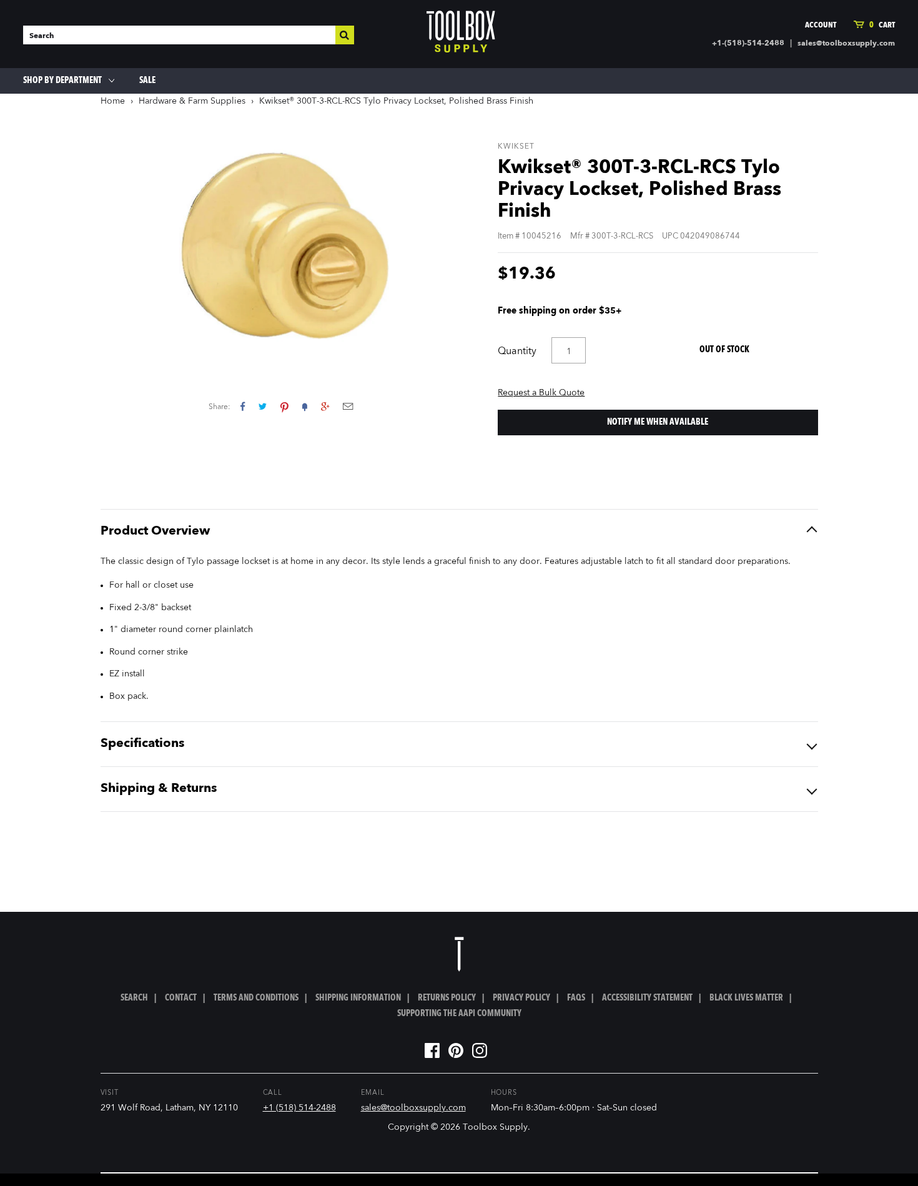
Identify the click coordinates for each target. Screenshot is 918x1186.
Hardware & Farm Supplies (192, 101)
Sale (147, 80)
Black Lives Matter (746, 998)
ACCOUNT (820, 25)
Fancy (304, 406)
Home (113, 101)
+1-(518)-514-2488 (748, 43)
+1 (325, 406)
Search (134, 998)
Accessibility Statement (647, 998)
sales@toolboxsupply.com (846, 43)
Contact (181, 998)
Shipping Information (358, 998)
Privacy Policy (521, 998)
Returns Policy (447, 998)
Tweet (263, 406)
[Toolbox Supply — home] (461, 34)
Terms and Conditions (256, 998)
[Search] (344, 35)
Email (348, 406)
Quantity (517, 352)
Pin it (284, 406)
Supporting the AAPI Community (459, 1013)
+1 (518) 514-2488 (299, 1108)
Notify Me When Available (657, 422)
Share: (219, 407)
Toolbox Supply (495, 1127)
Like (242, 406)
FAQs (576, 998)
